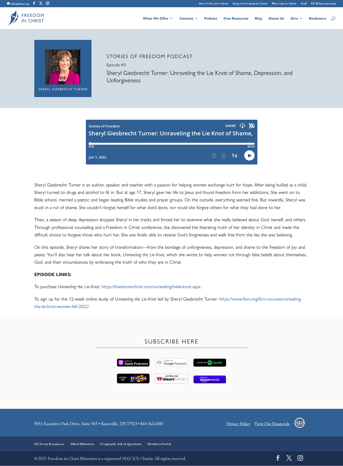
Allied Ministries (82, 444)
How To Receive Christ (213, 3)
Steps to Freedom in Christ (250, 3)
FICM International (323, 3)
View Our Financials (272, 423)
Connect (186, 19)
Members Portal (159, 444)
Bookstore (317, 19)
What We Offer (155, 19)
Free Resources (236, 19)
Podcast (210, 19)
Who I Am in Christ (284, 3)
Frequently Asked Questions (120, 444)
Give (294, 19)
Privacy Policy (238, 423)
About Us (276, 19)
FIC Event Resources (49, 444)
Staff (304, 3)
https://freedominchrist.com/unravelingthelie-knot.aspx (151, 286)
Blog (258, 19)
